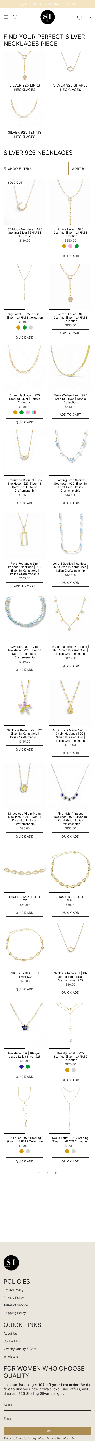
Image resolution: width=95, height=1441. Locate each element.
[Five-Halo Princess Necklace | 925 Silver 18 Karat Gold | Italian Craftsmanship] (70, 786)
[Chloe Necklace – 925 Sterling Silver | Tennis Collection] (25, 368)
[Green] (77, 246)
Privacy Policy (14, 1297)
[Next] (75, 1173)
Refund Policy (13, 1290)
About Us (10, 1333)
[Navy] (21, 1066)
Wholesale (11, 1356)
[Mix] (34, 412)
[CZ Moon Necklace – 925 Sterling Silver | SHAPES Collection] (25, 202)
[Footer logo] (11, 1263)
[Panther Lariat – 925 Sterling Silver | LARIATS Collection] (70, 287)
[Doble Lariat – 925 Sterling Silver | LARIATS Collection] (70, 1110)
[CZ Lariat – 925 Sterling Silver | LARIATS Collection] (25, 1110)
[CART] (88, 17)
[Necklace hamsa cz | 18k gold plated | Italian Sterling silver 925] (70, 946)
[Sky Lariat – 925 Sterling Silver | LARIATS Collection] (25, 287)
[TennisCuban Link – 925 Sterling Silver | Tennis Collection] (70, 368)
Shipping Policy (15, 1313)
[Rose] (70, 246)
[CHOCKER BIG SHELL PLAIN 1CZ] (25, 946)
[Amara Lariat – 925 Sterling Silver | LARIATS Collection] (70, 202)
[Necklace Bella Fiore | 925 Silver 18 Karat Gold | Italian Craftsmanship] (25, 703)
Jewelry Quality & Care (20, 1349)
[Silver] (31, 327)
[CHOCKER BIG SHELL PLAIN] (70, 869)
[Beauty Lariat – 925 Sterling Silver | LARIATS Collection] (70, 1026)
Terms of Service (16, 1305)
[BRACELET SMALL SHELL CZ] (25, 869)
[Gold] (64, 246)
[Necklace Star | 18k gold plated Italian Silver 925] (25, 1026)
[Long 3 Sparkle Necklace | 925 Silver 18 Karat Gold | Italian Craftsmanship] (70, 536)
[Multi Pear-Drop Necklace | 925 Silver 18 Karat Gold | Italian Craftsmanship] (70, 619)
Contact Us (12, 1341)
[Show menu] (5, 17)
